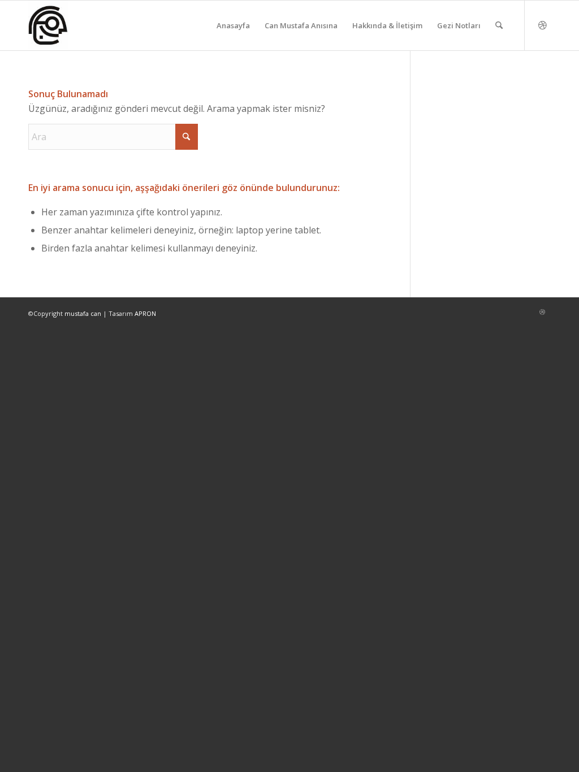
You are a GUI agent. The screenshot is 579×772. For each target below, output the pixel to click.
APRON (145, 313)
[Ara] (499, 25)
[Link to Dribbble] (542, 24)
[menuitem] (233, 25)
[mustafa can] (48, 25)
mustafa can (82, 313)
